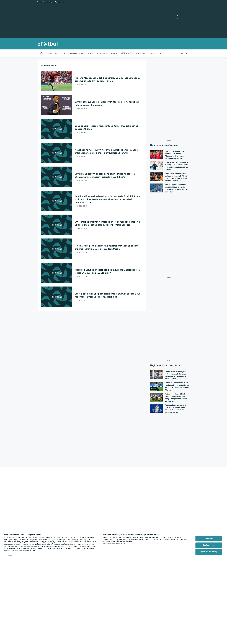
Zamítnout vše (209, 545)
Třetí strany (8, 555)
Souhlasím (209, 538)
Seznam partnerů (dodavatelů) (114, 543)
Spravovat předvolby (208, 552)
